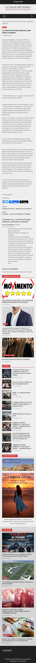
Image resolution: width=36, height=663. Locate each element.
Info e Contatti (7, 650)
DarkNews (13, 661)
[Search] (31, 16)
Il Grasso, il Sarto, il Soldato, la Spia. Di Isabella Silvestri (6, 384)
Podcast (6, 550)
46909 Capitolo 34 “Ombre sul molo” (6, 416)
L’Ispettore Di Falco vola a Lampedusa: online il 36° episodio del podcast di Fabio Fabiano (6, 373)
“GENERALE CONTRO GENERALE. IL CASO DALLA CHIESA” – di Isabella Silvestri (6, 447)
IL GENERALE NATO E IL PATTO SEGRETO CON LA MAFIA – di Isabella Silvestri (6, 405)
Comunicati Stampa (8, 635)
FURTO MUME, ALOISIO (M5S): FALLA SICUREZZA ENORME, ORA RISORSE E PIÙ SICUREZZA (18, 288)
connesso (13, 272)
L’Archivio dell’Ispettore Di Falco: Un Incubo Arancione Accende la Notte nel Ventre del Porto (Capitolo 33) (6, 437)
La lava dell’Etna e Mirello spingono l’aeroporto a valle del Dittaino (18, 570)
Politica (4, 27)
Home (4, 21)
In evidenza (6, 355)
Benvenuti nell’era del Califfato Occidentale (18, 347)
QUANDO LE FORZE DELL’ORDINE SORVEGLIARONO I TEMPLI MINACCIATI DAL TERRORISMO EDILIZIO (18, 598)
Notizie (5, 577)
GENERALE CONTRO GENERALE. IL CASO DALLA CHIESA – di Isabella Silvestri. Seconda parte (6, 426)
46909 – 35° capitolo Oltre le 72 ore (6, 394)
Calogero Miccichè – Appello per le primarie (16, 208)
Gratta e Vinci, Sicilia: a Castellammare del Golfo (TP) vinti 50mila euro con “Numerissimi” (18, 627)
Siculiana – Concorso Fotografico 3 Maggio (16, 213)
